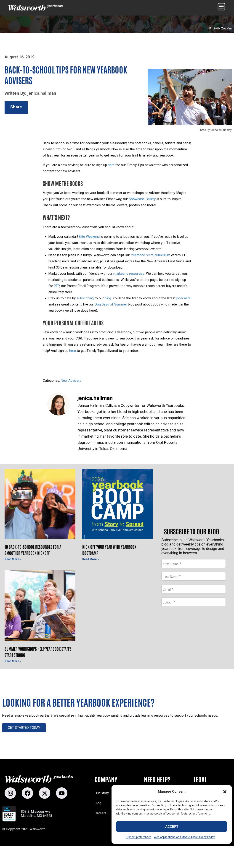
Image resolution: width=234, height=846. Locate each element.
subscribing (85, 298)
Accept (171, 827)
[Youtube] (61, 793)
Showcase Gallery (142, 199)
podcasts (183, 298)
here (111, 165)
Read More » (13, 559)
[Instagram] (10, 793)
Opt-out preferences (139, 837)
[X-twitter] (44, 793)
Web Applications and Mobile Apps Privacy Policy (184, 837)
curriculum (150, 255)
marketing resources (128, 274)
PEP (56, 286)
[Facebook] (27, 793)
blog (108, 298)
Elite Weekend (89, 237)
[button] (225, 791)
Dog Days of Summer (111, 304)
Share (16, 107)
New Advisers (71, 381)
